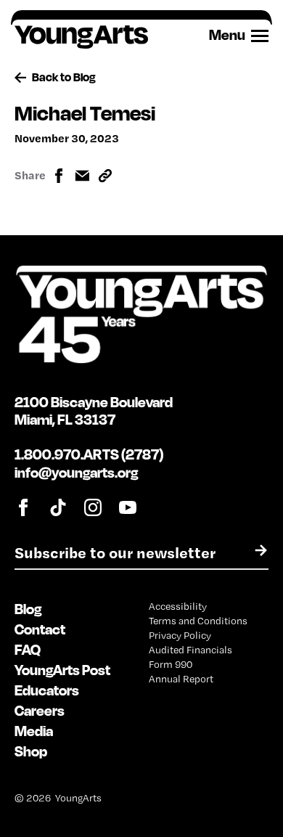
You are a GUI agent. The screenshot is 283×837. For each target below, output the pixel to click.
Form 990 (170, 664)
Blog (28, 609)
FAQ (28, 649)
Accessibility (178, 606)
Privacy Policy (180, 635)
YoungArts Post (62, 670)
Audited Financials (190, 650)
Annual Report (181, 679)
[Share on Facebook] (59, 175)
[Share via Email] (82, 175)
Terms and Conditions (198, 620)
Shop (31, 751)
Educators (47, 690)
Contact (40, 629)
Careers (40, 710)
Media (34, 731)
